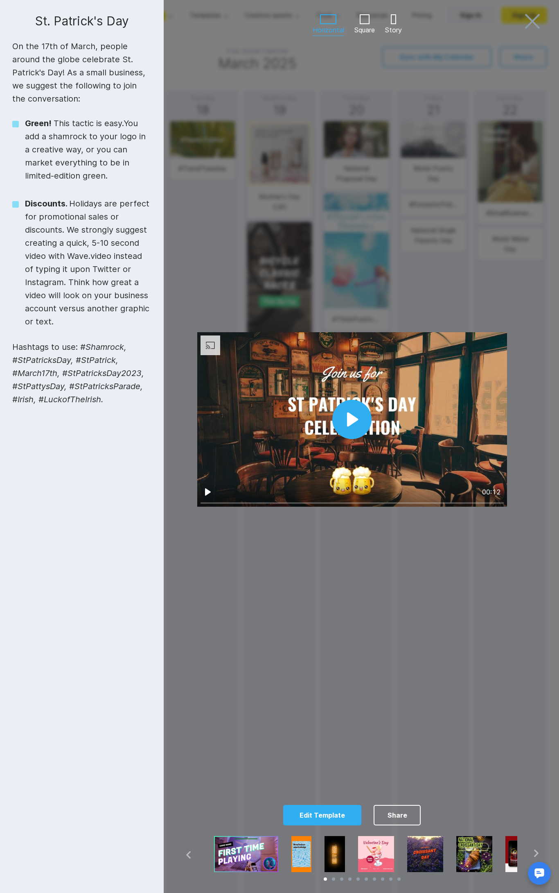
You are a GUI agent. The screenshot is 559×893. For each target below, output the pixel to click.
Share (397, 815)
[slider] (352, 503)
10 (399, 879)
